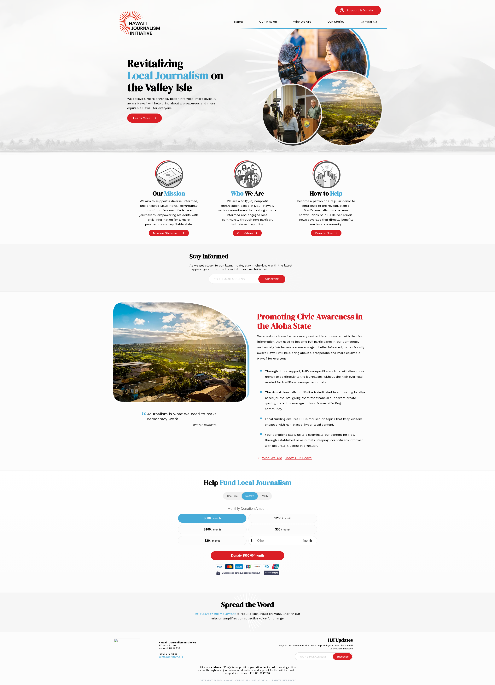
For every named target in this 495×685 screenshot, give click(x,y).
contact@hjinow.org (171, 656)
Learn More (141, 118)
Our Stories (336, 21)
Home (238, 22)
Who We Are (302, 21)
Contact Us (369, 22)
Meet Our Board (298, 458)
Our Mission (268, 21)
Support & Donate (360, 10)
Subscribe (272, 279)
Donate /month (247, 555)
